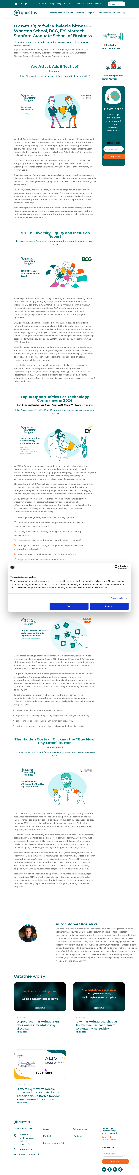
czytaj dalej (22, 1032)
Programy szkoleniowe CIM (61, 13)
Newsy (61, 42)
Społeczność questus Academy (111, 13)
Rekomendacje (80, 1129)
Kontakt (98, 4)
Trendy (17, 45)
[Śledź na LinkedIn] (26, 4)
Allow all (109, 606)
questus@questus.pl (28, 1154)
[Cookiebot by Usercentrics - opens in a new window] (117, 567)
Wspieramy (78, 1136)
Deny (69, 606)
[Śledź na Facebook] (21, 4)
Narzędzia (51, 42)
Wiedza (26, 45)
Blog (52, 4)
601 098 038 (26, 1149)
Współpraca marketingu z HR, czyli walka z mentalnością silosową (38, 1025)
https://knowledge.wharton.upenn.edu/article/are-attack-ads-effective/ (55, 76)
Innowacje (31, 42)
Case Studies (79, 4)
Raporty (67, 4)
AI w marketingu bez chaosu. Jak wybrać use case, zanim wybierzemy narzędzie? (97, 1025)
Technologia (82, 42)
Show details (117, 598)
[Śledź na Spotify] (120, 1169)
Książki (41, 42)
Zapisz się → (117, 156)
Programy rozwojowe (85, 13)
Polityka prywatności (53, 1143)
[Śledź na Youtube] (16, 4)
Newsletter (113, 143)
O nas (89, 4)
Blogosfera (19, 42)
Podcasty (43, 4)
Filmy (59, 4)
